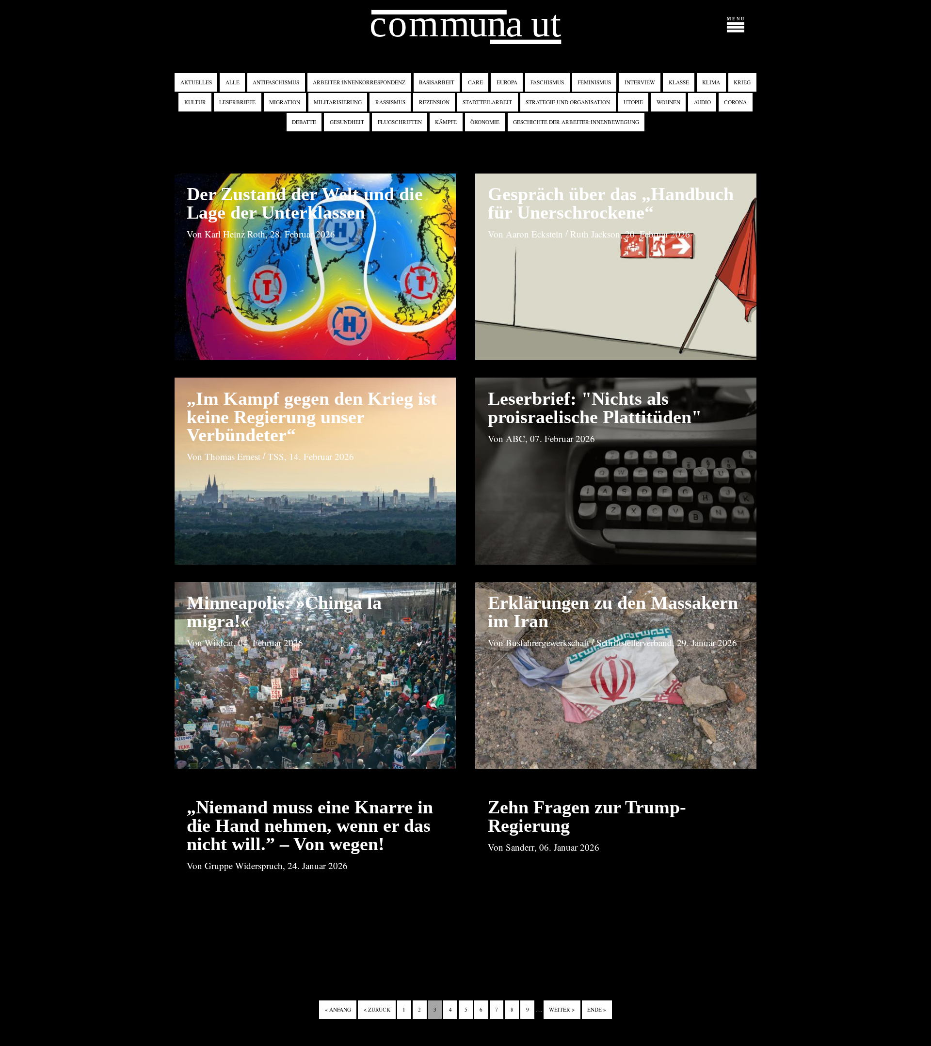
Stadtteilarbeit (487, 102)
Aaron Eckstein (534, 234)
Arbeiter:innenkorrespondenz (359, 82)
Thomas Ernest (232, 456)
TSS (276, 456)
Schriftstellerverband (634, 642)
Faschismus (547, 82)
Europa (507, 82)
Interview (640, 82)
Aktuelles (196, 82)
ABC (515, 438)
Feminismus (594, 82)
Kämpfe (446, 122)
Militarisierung (338, 102)
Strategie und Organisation (568, 102)
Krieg (742, 82)
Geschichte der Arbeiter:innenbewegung (576, 122)
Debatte (304, 122)
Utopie (633, 102)
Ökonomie (484, 122)
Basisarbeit (436, 82)
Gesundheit (347, 122)
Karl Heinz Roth (235, 234)
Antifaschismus (276, 82)
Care (475, 82)
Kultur (195, 102)
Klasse (679, 82)
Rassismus (390, 102)
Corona (735, 102)
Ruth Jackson (595, 234)
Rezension (434, 102)
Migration (284, 102)
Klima (711, 82)
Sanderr (520, 847)
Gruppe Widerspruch (244, 865)
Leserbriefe (237, 102)
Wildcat (219, 642)
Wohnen (668, 102)
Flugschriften (400, 122)
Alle (232, 82)
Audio (702, 102)
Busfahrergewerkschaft (547, 642)
